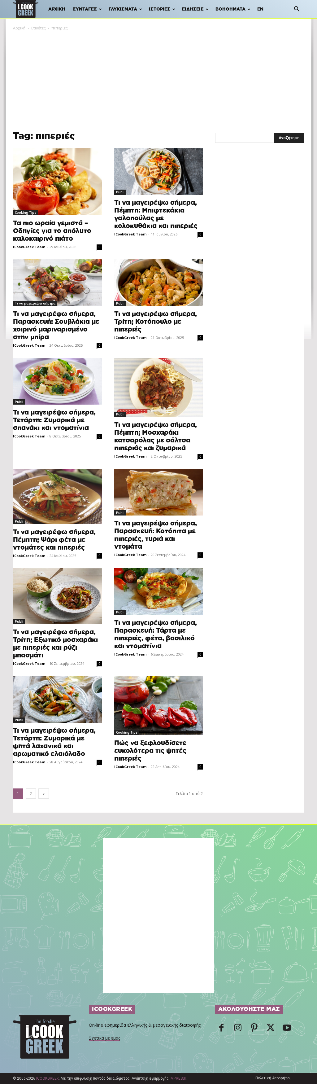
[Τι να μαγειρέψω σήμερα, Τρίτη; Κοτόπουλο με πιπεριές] (158, 282)
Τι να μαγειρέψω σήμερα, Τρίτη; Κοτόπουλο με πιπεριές (155, 322)
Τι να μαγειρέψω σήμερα (35, 303)
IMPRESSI (178, 1078)
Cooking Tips (25, 212)
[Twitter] (270, 1029)
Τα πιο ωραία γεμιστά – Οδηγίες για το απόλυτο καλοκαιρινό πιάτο (52, 231)
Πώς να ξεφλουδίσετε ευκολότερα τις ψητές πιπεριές (150, 751)
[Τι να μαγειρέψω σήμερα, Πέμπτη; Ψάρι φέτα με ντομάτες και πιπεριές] (57, 496)
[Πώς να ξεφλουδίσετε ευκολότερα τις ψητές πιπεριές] (158, 705)
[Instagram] (238, 1029)
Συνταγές (85, 9)
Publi (120, 192)
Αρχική (56, 9)
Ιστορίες (159, 9)
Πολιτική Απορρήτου (273, 1078)
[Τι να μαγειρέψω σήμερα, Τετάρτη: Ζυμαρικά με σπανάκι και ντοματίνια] (57, 381)
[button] (296, 10)
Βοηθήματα (230, 9)
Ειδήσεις (193, 9)
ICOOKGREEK (47, 1078)
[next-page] (43, 793)
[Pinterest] (254, 1029)
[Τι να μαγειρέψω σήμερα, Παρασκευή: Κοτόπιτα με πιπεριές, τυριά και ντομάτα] (158, 492)
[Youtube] (287, 1029)
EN (260, 9)
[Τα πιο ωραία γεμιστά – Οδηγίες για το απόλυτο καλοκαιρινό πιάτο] (57, 181)
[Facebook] (221, 1029)
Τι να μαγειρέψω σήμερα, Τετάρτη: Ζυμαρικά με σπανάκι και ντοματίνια (54, 420)
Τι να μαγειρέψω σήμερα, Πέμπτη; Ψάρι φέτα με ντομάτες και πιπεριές (54, 540)
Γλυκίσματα (123, 9)
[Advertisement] (158, 77)
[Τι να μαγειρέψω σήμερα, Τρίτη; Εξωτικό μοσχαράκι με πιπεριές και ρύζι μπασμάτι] (57, 596)
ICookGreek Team (29, 246)
